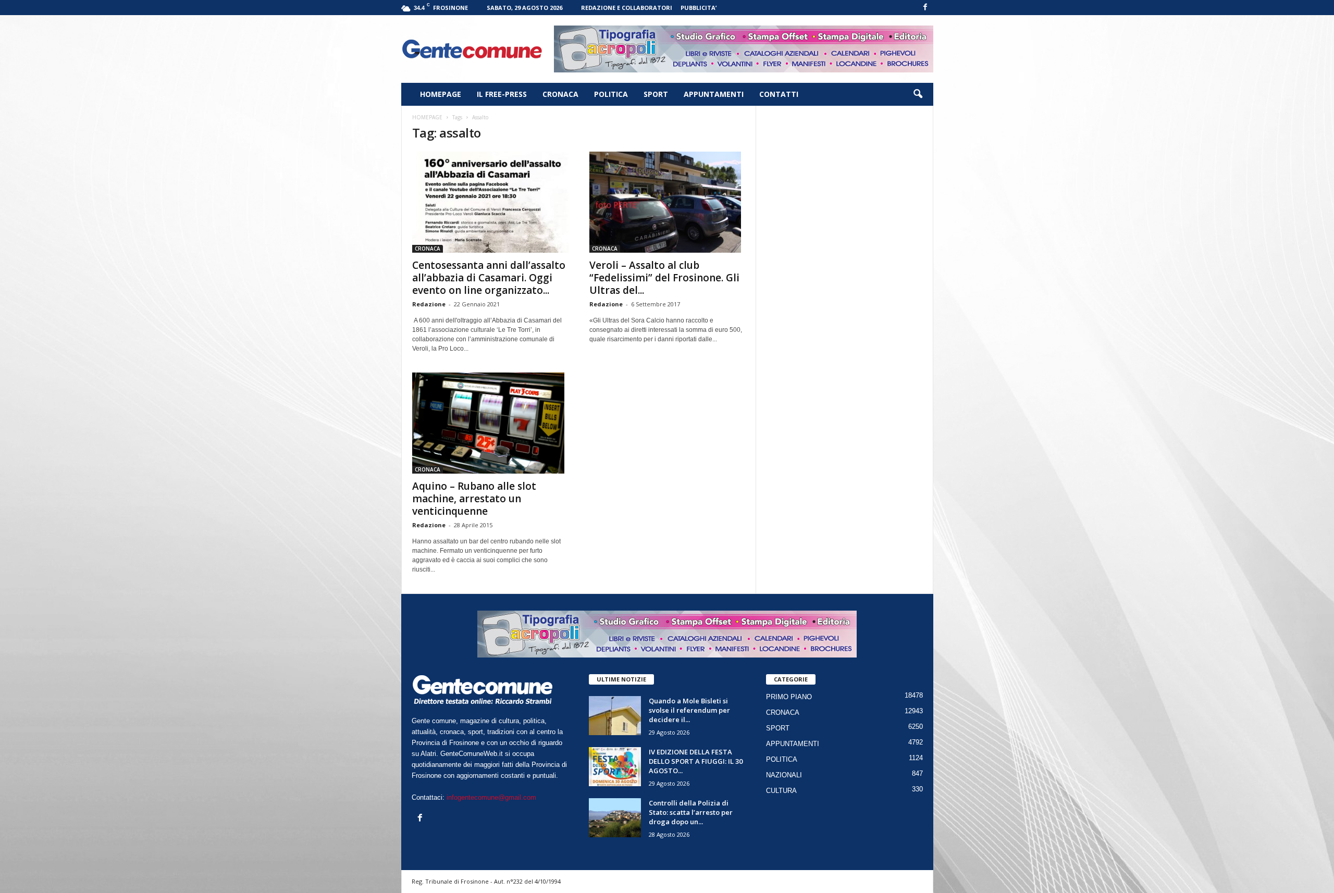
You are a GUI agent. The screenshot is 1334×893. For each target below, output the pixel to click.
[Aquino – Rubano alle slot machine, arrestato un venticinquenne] (490, 423)
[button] (917, 94)
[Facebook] (925, 7)
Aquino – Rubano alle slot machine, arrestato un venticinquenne (474, 498)
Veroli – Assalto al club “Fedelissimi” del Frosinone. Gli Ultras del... (664, 277)
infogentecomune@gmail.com (491, 797)
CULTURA (781, 791)
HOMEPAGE (440, 94)
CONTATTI (778, 94)
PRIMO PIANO (789, 697)
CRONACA (560, 94)
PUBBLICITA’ (699, 7)
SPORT (656, 94)
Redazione (429, 304)
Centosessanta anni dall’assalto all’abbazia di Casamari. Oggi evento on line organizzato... (488, 277)
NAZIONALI (784, 775)
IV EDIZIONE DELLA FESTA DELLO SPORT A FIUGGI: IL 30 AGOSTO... (696, 761)
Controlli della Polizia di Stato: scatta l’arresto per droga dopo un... (691, 812)
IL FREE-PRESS (502, 94)
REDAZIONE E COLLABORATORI (626, 7)
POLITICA (611, 94)
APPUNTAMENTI (714, 94)
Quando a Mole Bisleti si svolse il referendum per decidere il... (689, 710)
